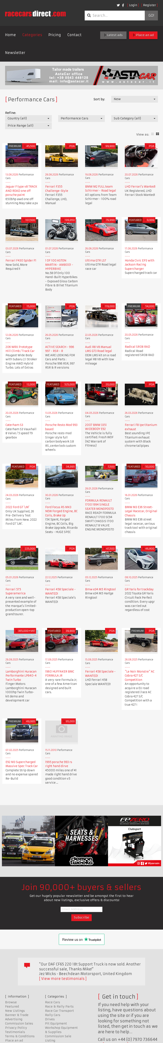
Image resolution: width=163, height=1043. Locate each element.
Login (133, 5)
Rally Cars (52, 1015)
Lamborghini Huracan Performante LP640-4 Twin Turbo (21, 676)
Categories (32, 35)
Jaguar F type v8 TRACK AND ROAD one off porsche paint (21, 191)
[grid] (157, 134)
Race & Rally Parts (59, 1006)
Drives (50, 1019)
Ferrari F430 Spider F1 (21, 260)
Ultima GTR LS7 (95, 260)
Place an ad (144, 35)
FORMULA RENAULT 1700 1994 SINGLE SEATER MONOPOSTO (99, 505)
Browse (11, 1002)
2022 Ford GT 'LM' (17, 507)
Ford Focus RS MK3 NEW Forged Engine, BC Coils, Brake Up (61, 511)
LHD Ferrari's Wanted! (140, 186)
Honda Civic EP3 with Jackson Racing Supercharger (139, 265)
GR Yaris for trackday (139, 589)
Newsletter (15, 53)
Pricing (54, 35)
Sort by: (99, 99)
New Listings (15, 1011)
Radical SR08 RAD (137, 347)
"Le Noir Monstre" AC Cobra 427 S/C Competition (139, 676)
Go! (151, 15)
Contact (74, 35)
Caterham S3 (14, 425)
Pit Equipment (56, 1023)
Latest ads (114, 35)
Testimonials (15, 1032)
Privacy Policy (16, 1028)
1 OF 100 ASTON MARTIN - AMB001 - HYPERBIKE (59, 265)
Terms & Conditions (20, 1036)
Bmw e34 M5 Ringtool (100, 589)
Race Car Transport (59, 1011)
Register (149, 5)
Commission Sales (19, 1023)
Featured (12, 1006)
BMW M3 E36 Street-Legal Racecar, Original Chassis (141, 511)
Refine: (10, 113)
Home (10, 35)
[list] (152, 134)
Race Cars (52, 1002)
